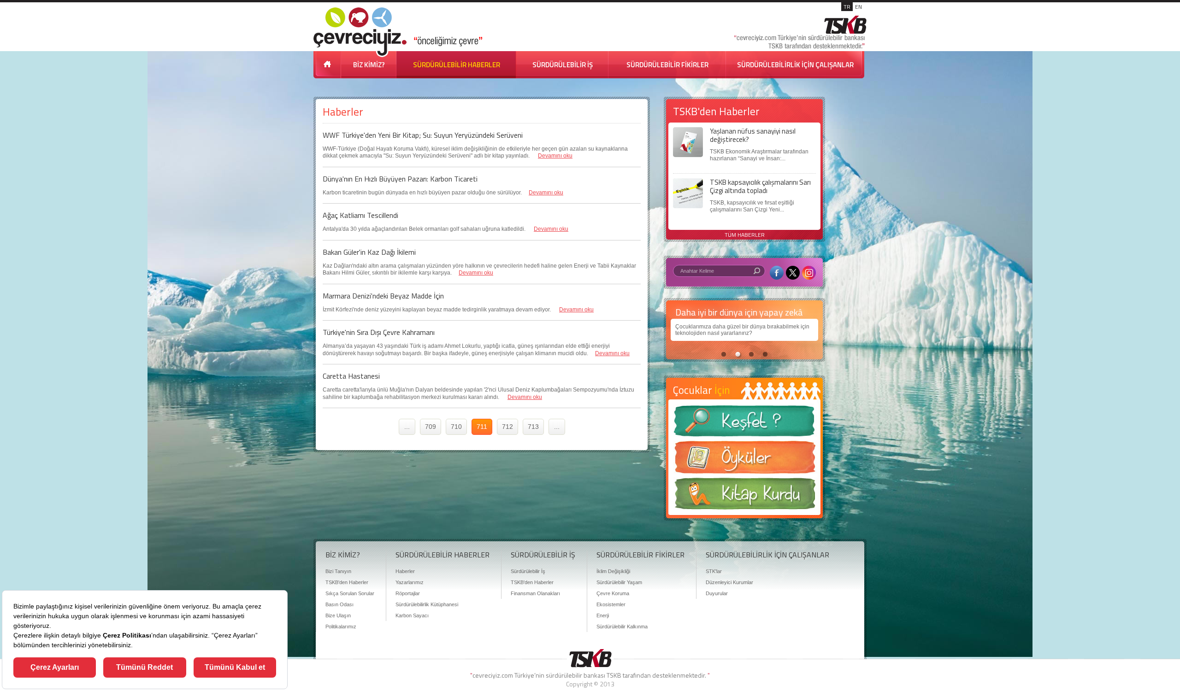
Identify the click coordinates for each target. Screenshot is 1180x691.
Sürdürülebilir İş (528, 571)
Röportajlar (407, 593)
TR (847, 6)
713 (533, 426)
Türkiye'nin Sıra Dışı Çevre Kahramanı (379, 332)
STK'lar (714, 571)
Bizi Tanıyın (338, 571)
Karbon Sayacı (412, 615)
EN (858, 6)
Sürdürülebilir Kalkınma (622, 626)
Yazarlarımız (409, 582)
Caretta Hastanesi (351, 375)
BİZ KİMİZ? (369, 64)
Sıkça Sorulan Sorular (349, 593)
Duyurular (717, 593)
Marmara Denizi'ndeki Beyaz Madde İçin (383, 295)
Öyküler (744, 460)
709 (430, 426)
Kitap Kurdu (744, 496)
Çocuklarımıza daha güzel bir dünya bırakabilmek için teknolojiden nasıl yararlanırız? (742, 329)
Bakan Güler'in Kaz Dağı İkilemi (369, 252)
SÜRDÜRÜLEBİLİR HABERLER (456, 64)
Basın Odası (339, 604)
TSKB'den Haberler (346, 582)
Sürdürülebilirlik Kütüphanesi (426, 604)
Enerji (602, 615)
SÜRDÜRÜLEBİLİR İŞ (562, 64)
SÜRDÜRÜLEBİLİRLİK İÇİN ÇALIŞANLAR (795, 64)
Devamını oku (555, 155)
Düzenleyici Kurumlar (729, 582)
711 (482, 426)
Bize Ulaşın (338, 615)
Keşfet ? (744, 423)
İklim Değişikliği (613, 571)
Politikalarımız (340, 626)
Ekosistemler (610, 604)
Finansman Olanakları (535, 593)
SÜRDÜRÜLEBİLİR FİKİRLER (667, 64)
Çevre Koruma (612, 593)
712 (507, 426)
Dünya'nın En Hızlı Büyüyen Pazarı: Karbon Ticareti (400, 178)
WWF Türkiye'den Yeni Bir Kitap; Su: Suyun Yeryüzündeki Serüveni (423, 135)
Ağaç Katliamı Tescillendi (360, 215)
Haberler (405, 571)
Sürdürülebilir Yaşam (619, 582)
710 (456, 426)
